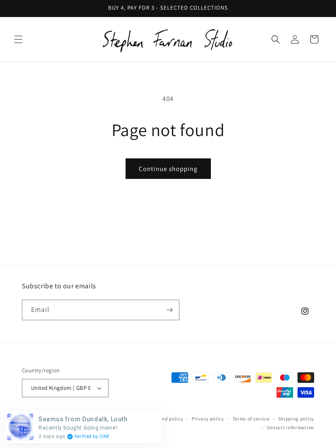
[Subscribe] (169, 310)
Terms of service (251, 419)
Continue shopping (168, 168)
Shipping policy (296, 419)
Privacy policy (208, 419)
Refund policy (167, 419)
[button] (18, 39)
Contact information (290, 427)
